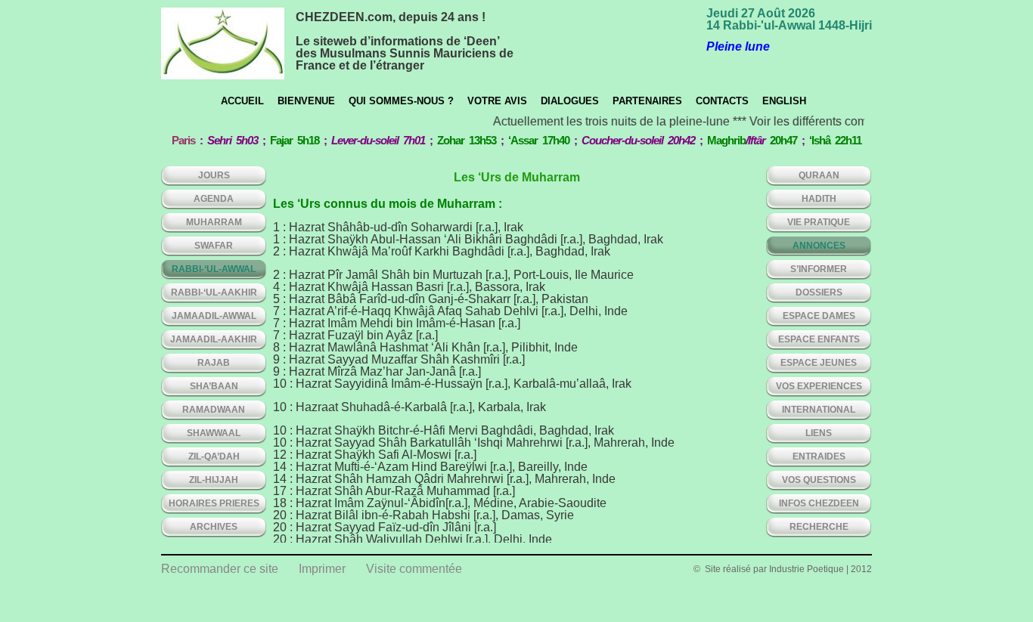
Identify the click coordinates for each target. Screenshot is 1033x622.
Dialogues (570, 101)
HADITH (819, 198)
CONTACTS (722, 101)
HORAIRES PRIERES (214, 503)
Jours (214, 175)
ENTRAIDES (819, 456)
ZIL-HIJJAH (213, 480)
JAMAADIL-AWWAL (214, 316)
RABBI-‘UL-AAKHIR (214, 292)
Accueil (242, 101)
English (784, 101)
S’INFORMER (818, 269)
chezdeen (222, 43)
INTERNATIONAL (818, 409)
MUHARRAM (214, 222)
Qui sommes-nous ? (401, 101)
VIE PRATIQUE (818, 222)
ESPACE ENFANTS (819, 339)
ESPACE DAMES (819, 316)
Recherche (818, 526)
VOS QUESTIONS (819, 480)
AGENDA (214, 198)
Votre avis (497, 101)
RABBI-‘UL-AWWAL (214, 269)
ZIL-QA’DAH (214, 456)
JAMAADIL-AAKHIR (213, 339)
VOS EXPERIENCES (819, 386)
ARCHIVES (213, 526)
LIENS (818, 433)
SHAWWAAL (213, 433)
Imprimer (322, 568)
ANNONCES (819, 245)
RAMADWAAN (213, 409)
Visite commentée (414, 568)
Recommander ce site (219, 568)
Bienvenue (306, 101)
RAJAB (213, 362)
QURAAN (819, 175)
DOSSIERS (819, 292)
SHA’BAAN (214, 386)
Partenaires (647, 101)
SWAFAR (213, 245)
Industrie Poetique (806, 569)
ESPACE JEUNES (818, 362)
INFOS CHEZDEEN (819, 503)
